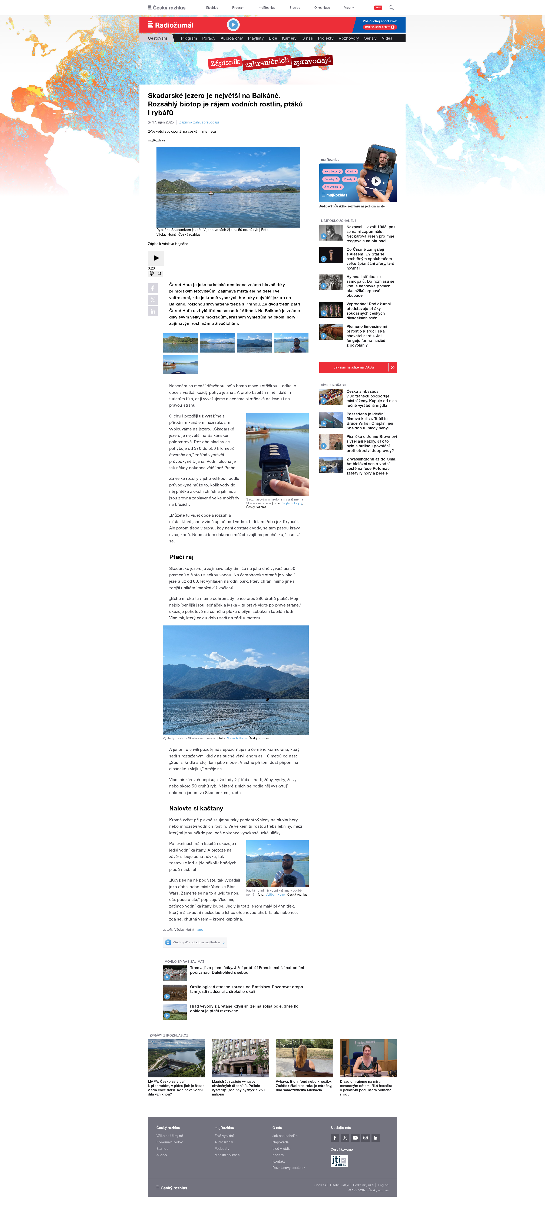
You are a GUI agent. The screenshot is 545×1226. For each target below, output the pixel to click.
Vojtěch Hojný (292, 503)
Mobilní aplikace (227, 1155)
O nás (307, 38)
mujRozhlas (267, 7)
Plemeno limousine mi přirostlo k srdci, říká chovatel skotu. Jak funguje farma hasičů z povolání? (367, 335)
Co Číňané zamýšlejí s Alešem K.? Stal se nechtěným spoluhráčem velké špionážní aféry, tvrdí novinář (371, 258)
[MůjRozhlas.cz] (156, 141)
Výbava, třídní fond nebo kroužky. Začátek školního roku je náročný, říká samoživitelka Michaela (304, 1086)
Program (238, 7)
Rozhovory (349, 38)
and (200, 930)
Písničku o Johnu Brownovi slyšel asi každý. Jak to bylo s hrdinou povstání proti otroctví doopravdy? (372, 443)
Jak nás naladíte (285, 1136)
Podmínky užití (363, 1185)
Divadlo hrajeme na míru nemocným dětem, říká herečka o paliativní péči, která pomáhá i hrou (366, 1088)
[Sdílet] (159, 274)
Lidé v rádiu (281, 1149)
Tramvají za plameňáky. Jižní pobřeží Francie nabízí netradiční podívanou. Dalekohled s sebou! (247, 970)
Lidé (273, 38)
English (383, 1185)
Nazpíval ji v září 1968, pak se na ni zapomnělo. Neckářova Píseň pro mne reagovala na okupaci (371, 234)
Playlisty (256, 38)
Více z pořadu (333, 385)
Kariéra (278, 1155)
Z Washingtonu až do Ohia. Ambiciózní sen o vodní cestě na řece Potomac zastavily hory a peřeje (371, 466)
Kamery (289, 38)
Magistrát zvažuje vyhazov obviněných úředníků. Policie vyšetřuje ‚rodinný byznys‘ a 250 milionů (238, 1088)
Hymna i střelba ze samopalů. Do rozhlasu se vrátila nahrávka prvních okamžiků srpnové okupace (370, 286)
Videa (387, 38)
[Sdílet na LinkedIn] (153, 311)
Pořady (209, 38)
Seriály (370, 38)
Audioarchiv (232, 38)
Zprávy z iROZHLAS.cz (169, 1035)
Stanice (295, 7)
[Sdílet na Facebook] (153, 288)
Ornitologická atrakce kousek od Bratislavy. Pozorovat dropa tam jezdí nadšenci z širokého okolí (246, 989)
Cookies (320, 1185)
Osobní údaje (339, 1185)
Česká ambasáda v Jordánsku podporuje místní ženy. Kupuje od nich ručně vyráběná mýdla (372, 398)
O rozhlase (322, 7)
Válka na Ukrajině (169, 1136)
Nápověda (280, 1142)
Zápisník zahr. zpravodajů (199, 122)
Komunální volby (169, 1142)
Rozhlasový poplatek (288, 1168)
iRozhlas (212, 7)
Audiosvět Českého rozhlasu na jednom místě (352, 206)
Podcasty (222, 1149)
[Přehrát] (156, 258)
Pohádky (329, 179)
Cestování (157, 38)
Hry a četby (330, 171)
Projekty (326, 38)
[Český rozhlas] (166, 7)
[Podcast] (152, 274)
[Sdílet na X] (153, 300)
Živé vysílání (331, 186)
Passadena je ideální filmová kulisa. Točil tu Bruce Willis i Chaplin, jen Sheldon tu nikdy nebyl (370, 421)
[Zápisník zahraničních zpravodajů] (272, 63)
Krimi (350, 171)
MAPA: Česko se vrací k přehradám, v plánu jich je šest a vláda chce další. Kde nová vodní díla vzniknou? (176, 1088)
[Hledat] (391, 7)
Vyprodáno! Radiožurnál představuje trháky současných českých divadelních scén (369, 311)
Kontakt (278, 1161)
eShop (161, 1155)
